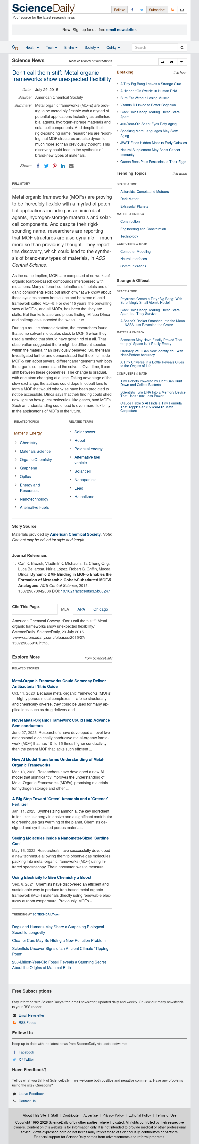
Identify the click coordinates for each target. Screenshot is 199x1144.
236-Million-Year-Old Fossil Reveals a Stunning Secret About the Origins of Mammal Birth (59, 964)
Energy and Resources (30, 487)
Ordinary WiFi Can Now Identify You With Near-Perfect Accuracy (151, 352)
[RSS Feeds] (172, 9)
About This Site (34, 1115)
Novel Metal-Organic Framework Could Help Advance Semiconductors (61, 722)
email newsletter (121, 29)
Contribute (71, 1115)
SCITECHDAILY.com (46, 914)
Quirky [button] (112, 47)
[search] (182, 47)
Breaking (125, 72)
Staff (54, 1115)
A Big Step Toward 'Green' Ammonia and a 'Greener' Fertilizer (60, 801)
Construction (130, 221)
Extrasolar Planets (134, 206)
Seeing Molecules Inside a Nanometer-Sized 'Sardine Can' (60, 840)
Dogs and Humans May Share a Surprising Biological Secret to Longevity (58, 929)
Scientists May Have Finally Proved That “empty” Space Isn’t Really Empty (151, 341)
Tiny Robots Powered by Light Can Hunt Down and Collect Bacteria (151, 383)
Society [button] (91, 47)
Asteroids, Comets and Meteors (144, 191)
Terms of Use (166, 1115)
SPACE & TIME (127, 184)
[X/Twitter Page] (142, 9)
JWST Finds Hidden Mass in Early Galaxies (153, 142)
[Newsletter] (182, 9)
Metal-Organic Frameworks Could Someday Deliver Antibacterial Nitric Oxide (59, 683)
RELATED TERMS (81, 421)
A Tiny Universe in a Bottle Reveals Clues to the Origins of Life (152, 364)
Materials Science (35, 451)
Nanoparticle (86, 479)
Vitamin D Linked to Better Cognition (148, 104)
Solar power (85, 432)
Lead (79, 488)
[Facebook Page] (132, 9)
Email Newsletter (31, 1015)
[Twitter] (46, 166)
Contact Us (27, 1100)
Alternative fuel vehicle (87, 459)
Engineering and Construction (143, 228)
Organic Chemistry (36, 459)
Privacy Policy (113, 1115)
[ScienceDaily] (43, 8)
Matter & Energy (28, 433)
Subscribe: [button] (157, 9)
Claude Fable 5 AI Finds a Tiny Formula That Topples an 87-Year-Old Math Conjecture (151, 407)
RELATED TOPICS (26, 421)
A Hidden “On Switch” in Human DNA (148, 90)
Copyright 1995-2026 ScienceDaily (41, 1122)
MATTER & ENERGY (130, 214)
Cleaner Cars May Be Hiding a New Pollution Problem (59, 940)
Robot (80, 440)
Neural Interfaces (133, 258)
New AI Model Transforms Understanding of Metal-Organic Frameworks (58, 762)
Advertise (90, 1115)
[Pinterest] (55, 166)
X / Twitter (26, 1059)
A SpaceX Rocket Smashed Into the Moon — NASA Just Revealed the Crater (152, 322)
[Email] (71, 166)
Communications (133, 265)
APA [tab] (81, 609)
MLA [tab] (65, 609)
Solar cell (83, 471)
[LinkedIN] (63, 166)
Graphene (28, 468)
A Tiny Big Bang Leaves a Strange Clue (150, 83)
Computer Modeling (135, 251)
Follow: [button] (119, 9)
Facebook (26, 1052)
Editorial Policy (140, 1115)
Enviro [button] (69, 47)
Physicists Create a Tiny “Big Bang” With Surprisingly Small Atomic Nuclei (151, 300)
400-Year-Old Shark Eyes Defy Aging (148, 123)
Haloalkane (84, 496)
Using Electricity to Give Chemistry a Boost (51, 877)
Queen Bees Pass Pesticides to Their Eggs (153, 161)
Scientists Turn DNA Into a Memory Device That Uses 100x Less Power (153, 394)
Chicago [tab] (100, 609)
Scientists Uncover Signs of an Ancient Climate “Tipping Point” (60, 951)
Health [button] (30, 47)
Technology (129, 236)
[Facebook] (38, 166)
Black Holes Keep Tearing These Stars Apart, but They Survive (150, 311)
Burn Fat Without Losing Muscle (144, 97)
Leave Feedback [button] (31, 1093)
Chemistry (28, 442)
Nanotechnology (34, 499)
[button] (163, 62)
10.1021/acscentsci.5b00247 (85, 591)
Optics (25, 476)
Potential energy (89, 449)
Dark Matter (129, 198)
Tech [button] (50, 47)
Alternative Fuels (34, 507)
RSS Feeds (27, 1022)
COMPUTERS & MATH (132, 243)
